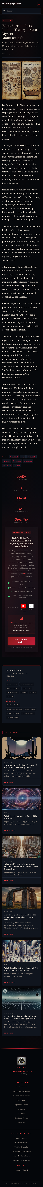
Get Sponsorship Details (20, 640)
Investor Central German (21, 1096)
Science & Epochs (28, 713)
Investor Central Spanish (21, 1091)
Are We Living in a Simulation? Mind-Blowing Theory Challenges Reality (20, 1017)
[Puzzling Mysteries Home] (11, 4)
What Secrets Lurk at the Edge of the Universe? (20, 817)
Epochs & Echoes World (14, 709)
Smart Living (27, 688)
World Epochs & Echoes (21, 1156)
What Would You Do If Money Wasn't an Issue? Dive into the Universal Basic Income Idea (21, 866)
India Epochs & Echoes (21, 1160)
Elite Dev (33, 692)
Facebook (15, 456)
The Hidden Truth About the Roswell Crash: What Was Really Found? (20, 766)
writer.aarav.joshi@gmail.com (21, 1071)
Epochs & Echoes (12, 692)
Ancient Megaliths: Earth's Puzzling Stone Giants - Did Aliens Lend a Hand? (20, 917)
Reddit (7, 461)
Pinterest (8, 465)
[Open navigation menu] (39, 4)
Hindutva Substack (21, 1170)
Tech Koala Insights (13, 705)
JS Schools (10, 697)
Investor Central (12, 684)
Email (18, 465)
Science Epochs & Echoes (21, 1151)
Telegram (29, 461)
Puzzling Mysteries (13, 713)
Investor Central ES (27, 684)
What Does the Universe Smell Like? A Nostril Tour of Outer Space (21, 969)
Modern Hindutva (12, 717)
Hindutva (24, 692)
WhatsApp (18, 461)
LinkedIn (32, 456)
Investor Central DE (13, 688)
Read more (10, 782)
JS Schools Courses (21, 1118)
